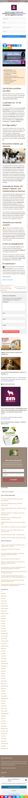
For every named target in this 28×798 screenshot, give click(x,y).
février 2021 (3, 681)
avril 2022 (3, 656)
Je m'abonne (13, 479)
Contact (3, 776)
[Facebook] (5, 45)
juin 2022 (3, 651)
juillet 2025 (3, 618)
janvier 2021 (4, 683)
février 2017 (3, 738)
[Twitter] (19, 45)
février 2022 (3, 658)
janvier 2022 (4, 661)
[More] (9, 48)
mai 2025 (3, 623)
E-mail (4, 319)
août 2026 (3, 593)
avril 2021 (3, 676)
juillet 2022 (3, 648)
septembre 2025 (4, 613)
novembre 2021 (4, 663)
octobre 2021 (4, 666)
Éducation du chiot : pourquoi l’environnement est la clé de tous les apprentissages (14, 572)
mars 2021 (3, 678)
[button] (26, 780)
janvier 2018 (4, 726)
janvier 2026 (4, 603)
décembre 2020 (4, 686)
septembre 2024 (4, 641)
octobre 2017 (4, 733)
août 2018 (3, 716)
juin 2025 (3, 621)
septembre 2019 (4, 698)
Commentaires (3, 550)
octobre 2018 (4, 711)
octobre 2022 (4, 643)
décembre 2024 (4, 633)
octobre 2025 (4, 611)
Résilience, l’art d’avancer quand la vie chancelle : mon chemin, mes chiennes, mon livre (13, 562)
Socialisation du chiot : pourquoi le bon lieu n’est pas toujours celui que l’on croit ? (12, 580)
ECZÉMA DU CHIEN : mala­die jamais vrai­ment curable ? (13, 537)
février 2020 (3, 696)
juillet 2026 (3, 596)
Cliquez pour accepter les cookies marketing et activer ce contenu (14, 58)
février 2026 (3, 601)
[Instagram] (9, 45)
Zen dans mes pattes (5, 418)
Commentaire (6, 301)
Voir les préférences (14, 794)
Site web (4, 325)
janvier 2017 (4, 741)
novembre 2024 (4, 636)
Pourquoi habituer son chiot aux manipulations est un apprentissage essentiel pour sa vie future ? (13, 568)
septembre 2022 (4, 646)
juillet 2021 (3, 671)
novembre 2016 (4, 743)
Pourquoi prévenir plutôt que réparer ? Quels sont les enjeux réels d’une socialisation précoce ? (13, 585)
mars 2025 (3, 628)
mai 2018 (3, 718)
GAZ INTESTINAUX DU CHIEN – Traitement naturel (12, 534)
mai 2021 (3, 673)
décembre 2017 (4, 728)
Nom (4, 313)
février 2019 (3, 706)
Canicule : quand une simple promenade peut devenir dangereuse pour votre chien (13, 545)
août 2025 (3, 616)
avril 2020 (3, 693)
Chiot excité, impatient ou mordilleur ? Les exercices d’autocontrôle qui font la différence (12, 554)
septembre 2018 (4, 713)
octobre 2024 (4, 638)
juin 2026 (3, 598)
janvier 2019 (4, 708)
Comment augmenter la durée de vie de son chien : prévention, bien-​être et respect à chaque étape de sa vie (13, 576)
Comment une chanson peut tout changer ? (10, 549)
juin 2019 (3, 703)
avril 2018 (3, 721)
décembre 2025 (4, 606)
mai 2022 (3, 653)
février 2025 (3, 631)
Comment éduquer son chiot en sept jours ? (10, 558)
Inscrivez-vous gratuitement (7, 380)
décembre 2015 (4, 748)
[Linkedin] (14, 45)
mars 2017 (3, 736)
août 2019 (3, 701)
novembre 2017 (4, 731)
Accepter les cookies (14, 787)
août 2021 (3, 668)
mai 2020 (3, 691)
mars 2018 (3, 723)
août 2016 (3, 746)
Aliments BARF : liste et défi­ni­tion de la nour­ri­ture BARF (13, 526)
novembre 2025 (4, 608)
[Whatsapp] (5, 48)
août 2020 (3, 688)
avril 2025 (3, 626)
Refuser (14, 790)
